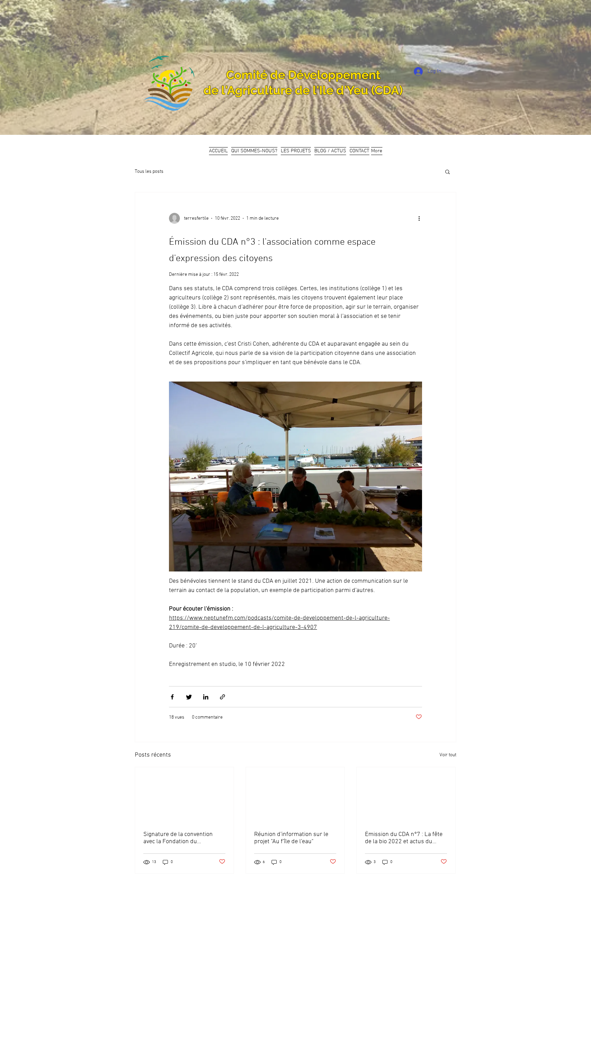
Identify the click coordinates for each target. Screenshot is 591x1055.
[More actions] (421, 218)
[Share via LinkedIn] (205, 697)
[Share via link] (222, 697)
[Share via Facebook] (172, 697)
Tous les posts (149, 172)
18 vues (176, 717)
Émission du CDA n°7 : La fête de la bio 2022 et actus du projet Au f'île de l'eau (404, 838)
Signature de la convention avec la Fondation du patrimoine (178, 838)
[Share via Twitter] (189, 697)
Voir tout (447, 755)
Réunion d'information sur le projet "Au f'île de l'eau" (291, 838)
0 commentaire (207, 717)
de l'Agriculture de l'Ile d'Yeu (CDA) (303, 90)
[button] (447, 172)
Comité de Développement (303, 75)
